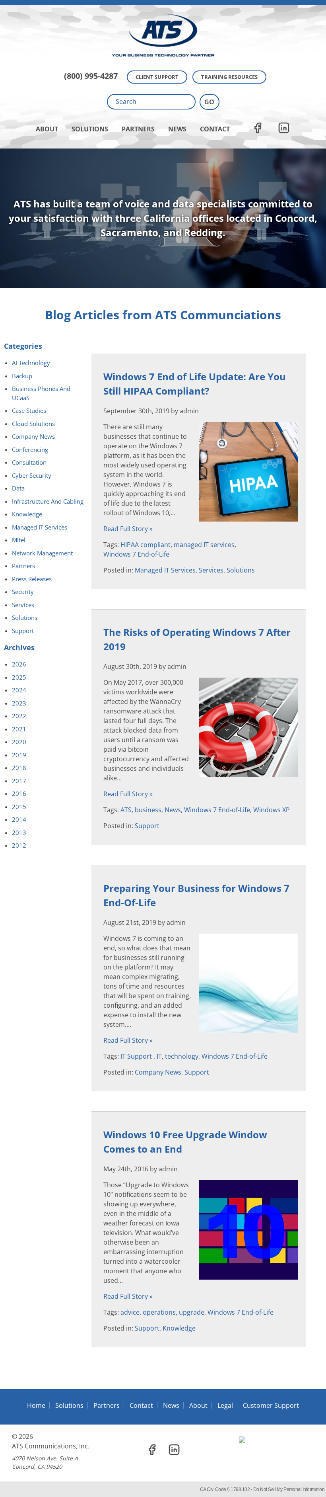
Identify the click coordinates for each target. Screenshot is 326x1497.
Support (147, 825)
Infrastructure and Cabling (47, 501)
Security (23, 592)
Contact (215, 129)
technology (181, 1056)
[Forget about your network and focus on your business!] (163, 2)
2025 (19, 677)
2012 (19, 845)
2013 (19, 832)
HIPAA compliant (145, 544)
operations (159, 1312)
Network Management (42, 553)
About (47, 129)
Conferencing (30, 449)
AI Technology (31, 363)
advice (130, 1312)
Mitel (18, 540)
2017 (19, 781)
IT (159, 1056)
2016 (19, 793)
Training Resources (229, 76)
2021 (19, 729)
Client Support (157, 76)
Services (211, 570)
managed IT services (204, 544)
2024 (19, 690)
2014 (19, 819)
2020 (19, 742)
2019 (19, 755)
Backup (22, 376)
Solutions (90, 129)
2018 (19, 768)
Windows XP (271, 809)
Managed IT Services (165, 570)
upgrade (191, 1312)
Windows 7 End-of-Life (136, 554)
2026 (19, 664)
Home (36, 1405)
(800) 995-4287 (91, 75)
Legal (225, 1405)
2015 (19, 807)
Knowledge (179, 1328)
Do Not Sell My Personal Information (289, 1489)
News (177, 129)
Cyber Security (31, 475)
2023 (19, 703)
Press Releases (32, 579)
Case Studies (29, 410)
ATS (126, 809)
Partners (138, 129)
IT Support (136, 1056)
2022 (19, 716)
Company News (158, 1072)
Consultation (29, 462)
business (148, 809)
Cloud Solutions (33, 424)
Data (18, 488)
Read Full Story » (128, 528)
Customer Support (271, 1405)
